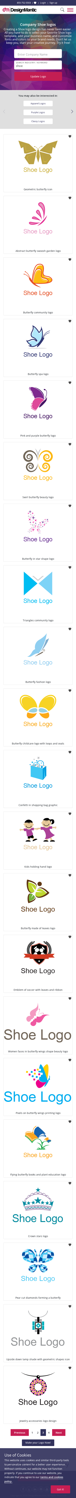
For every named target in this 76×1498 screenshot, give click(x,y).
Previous (19, 1432)
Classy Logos (38, 121)
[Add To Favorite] (70, 135)
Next (59, 1432)
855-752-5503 (24, 2)
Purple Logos (38, 112)
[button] (72, 111)
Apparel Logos (38, 103)
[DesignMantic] (19, 10)
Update (38, 76)
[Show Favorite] (35, 3)
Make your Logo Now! (38, 1442)
